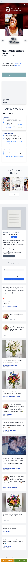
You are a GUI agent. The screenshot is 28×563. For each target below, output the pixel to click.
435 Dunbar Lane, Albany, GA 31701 (14, 124)
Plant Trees (20, 127)
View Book (6, 237)
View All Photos (14, 194)
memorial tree (18, 63)
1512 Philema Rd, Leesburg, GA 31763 (14, 156)
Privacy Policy (10, 557)
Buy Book (14, 237)
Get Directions (8, 127)
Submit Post (14, 279)
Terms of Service (18, 557)
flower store (17, 65)
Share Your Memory (8, 256)
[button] (14, 349)
